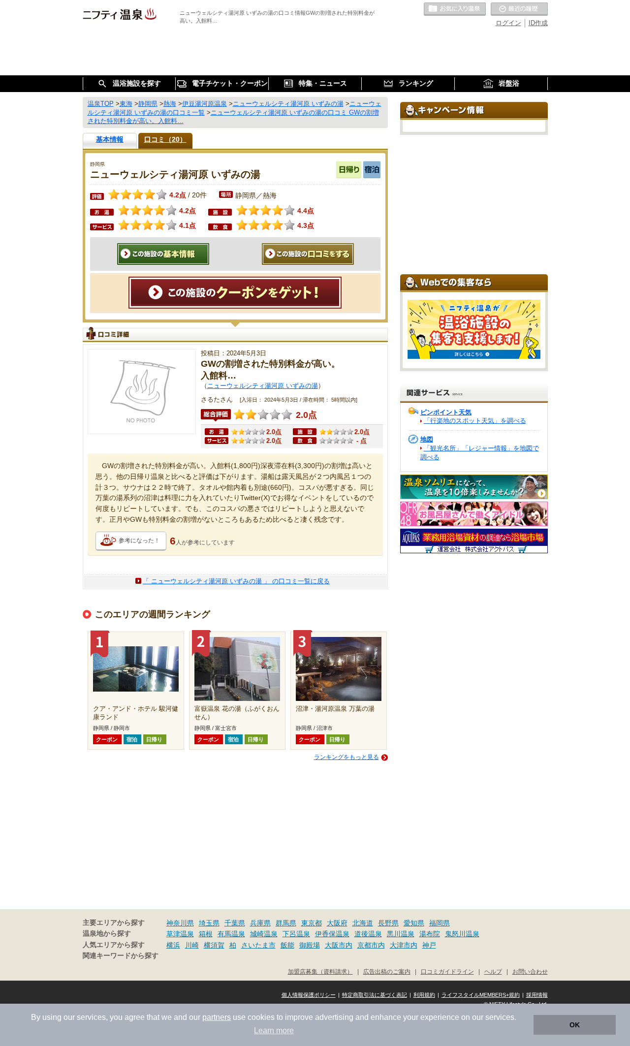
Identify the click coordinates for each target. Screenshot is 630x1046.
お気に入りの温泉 (455, 9)
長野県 (388, 923)
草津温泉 (180, 934)
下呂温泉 (296, 934)
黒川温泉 (400, 934)
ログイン (508, 23)
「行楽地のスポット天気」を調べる (475, 420)
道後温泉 (368, 934)
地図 (426, 439)
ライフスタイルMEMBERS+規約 (480, 995)
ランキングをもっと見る (346, 757)
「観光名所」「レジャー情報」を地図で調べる (479, 452)
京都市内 (371, 945)
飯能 (287, 945)
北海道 (362, 923)
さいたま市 (258, 945)
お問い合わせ (530, 971)
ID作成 (538, 23)
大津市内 (403, 945)
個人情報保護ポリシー (309, 995)
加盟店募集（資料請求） (320, 971)
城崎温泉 (264, 934)
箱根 (206, 934)
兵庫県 (260, 923)
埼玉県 (209, 923)
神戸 (429, 945)
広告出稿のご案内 (386, 971)
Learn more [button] (274, 1030)
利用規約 (424, 995)
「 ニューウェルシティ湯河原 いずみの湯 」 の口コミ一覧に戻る (236, 581)
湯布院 (429, 934)
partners (216, 1017)
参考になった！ (139, 540)
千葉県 (234, 923)
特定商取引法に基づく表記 (374, 995)
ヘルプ (493, 971)
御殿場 (309, 945)
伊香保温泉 (332, 934)
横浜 (173, 945)
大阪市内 (338, 945)
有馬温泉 (231, 934)
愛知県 (414, 923)
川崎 (192, 945)
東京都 (311, 923)
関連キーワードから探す (120, 955)
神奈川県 (180, 923)
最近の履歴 (519, 9)
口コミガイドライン (447, 971)
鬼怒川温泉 (462, 934)
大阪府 (337, 923)
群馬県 (286, 923)
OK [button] (574, 1025)
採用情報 (537, 995)
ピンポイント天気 (446, 412)
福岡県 (439, 923)
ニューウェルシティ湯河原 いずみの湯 (262, 385)
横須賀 (214, 945)
